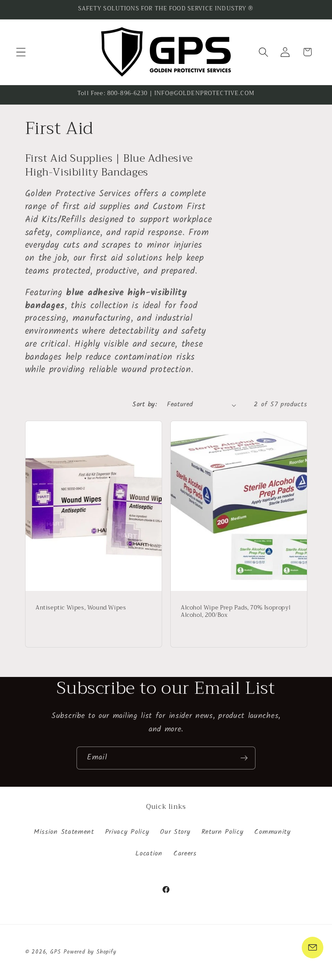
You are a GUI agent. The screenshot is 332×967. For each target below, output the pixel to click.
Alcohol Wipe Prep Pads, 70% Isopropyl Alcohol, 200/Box (235, 611)
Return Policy (222, 832)
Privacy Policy (127, 832)
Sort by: (144, 404)
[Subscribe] (244, 758)
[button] (21, 52)
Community (272, 832)
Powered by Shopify (90, 952)
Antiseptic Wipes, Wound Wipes (80, 608)
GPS (55, 952)
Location (149, 853)
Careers (185, 853)
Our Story (175, 832)
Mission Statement (64, 832)
